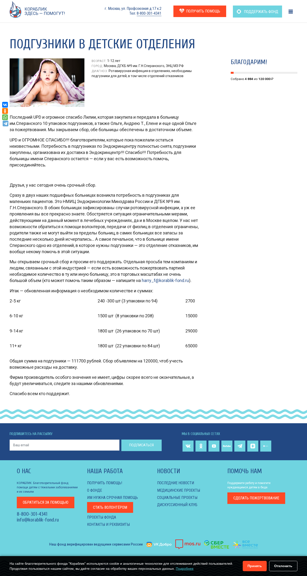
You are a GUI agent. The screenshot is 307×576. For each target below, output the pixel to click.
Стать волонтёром (110, 507)
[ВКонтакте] (5, 105)
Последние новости (175, 483)
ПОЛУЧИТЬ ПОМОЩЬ (203, 11)
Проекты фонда (101, 517)
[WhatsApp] (5, 117)
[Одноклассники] (5, 111)
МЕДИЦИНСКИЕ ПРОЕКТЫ (178, 490)
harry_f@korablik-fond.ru (165, 280)
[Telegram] (5, 123)
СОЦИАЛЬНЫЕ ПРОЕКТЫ (177, 497)
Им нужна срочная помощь (112, 497)
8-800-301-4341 (149, 13)
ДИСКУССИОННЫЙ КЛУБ (177, 504)
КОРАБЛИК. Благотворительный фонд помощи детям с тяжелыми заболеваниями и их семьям (47, 487)
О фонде (94, 490)
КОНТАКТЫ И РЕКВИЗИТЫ (108, 524)
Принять (255, 566)
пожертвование (256, 498)
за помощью (45, 502)
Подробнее (185, 568)
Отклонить (283, 566)
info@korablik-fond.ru (38, 520)
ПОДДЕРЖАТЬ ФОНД (260, 11)
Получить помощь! (104, 483)
